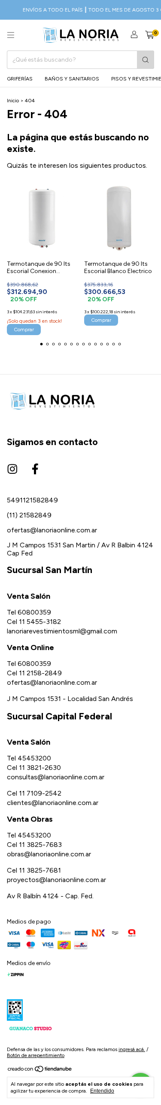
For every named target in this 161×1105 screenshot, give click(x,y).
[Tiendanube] (40, 1071)
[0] (149, 35)
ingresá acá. (131, 1049)
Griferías (20, 79)
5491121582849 (32, 500)
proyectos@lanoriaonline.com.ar (56, 880)
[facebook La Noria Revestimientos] (35, 469)
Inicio (13, 101)
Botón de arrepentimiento (35, 1055)
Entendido (102, 1091)
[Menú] (11, 35)
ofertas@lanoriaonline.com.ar (52, 530)
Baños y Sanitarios (72, 79)
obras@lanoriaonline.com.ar (49, 854)
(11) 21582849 (29, 515)
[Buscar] (145, 59)
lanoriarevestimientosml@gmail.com (62, 631)
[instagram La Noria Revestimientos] (12, 469)
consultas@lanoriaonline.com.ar (55, 777)
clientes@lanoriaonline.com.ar (52, 803)
